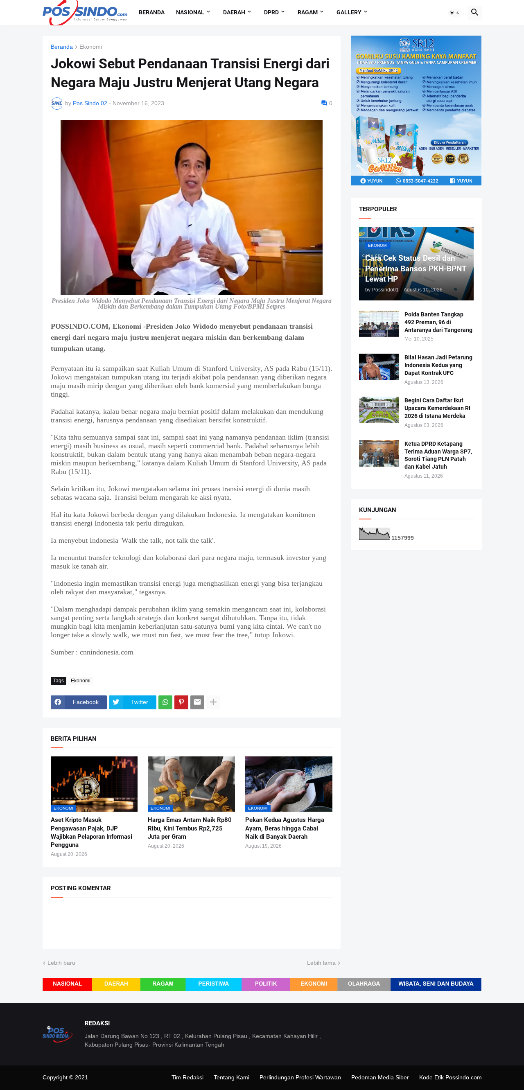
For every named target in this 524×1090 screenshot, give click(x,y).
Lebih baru (61, 962)
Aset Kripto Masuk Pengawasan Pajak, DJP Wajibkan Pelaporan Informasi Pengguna (91, 832)
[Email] (197, 702)
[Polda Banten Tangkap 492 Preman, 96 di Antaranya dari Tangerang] (379, 324)
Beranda (152, 12)
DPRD (271, 12)
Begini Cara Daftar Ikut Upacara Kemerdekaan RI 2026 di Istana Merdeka (437, 408)
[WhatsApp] (165, 702)
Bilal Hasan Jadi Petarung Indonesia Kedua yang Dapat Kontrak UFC (438, 365)
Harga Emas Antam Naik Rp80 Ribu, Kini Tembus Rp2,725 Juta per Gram (190, 828)
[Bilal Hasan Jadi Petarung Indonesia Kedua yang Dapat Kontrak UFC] (379, 367)
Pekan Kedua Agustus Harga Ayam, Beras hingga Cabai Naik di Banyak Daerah (284, 828)
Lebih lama (321, 962)
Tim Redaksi (187, 1077)
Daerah (234, 12)
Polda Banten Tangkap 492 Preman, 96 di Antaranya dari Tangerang (438, 322)
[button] (455, 13)
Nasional (190, 12)
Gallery (349, 12)
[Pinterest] (181, 702)
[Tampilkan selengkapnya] (213, 702)
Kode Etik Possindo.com (450, 1077)
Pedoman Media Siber (380, 1077)
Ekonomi (90, 47)
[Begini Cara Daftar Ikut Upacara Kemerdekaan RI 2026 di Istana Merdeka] (379, 410)
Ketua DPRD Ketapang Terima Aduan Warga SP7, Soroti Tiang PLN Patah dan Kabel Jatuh (438, 455)
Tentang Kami (231, 1077)
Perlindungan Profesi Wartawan (300, 1077)
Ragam (308, 12)
